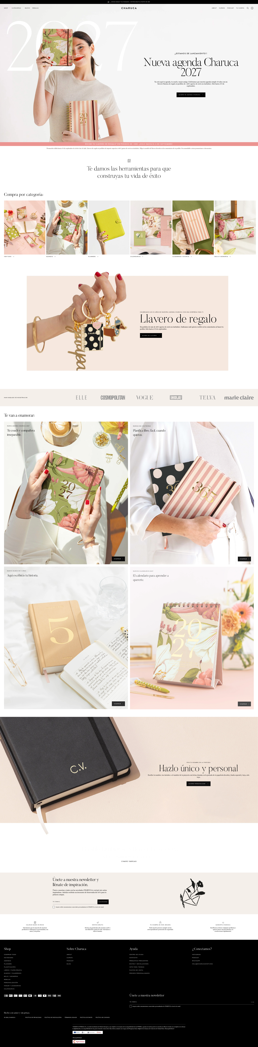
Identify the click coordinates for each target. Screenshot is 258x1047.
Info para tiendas (136, 967)
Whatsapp (196, 961)
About (69, 954)
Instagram (196, 954)
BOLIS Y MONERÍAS (221, 256)
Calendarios (9, 989)
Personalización (11, 983)
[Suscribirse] (252, 1002)
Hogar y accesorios (12, 986)
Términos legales (71, 1017)
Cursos (70, 958)
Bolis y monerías (11, 976)
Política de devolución (53, 1017)
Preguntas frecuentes (138, 961)
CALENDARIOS (135, 256)
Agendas (7, 961)
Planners (8, 964)
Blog (69, 964)
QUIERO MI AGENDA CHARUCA (189, 95)
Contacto (133, 958)
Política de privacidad (33, 1017)
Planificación (10, 967)
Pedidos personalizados (139, 973)
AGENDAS (49, 256)
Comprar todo (10, 954)
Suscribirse (103, 902)
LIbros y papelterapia (13, 970)
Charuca (12, 1017)
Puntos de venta (136, 970)
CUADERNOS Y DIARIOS (180, 256)
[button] (7, 8)
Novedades (8, 958)
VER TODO (7, 256)
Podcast (70, 961)
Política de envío (86, 1017)
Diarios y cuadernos (12, 973)
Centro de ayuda (136, 954)
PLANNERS (92, 256)
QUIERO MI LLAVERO (149, 335)
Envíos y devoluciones (139, 964)
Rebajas (7, 979)
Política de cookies (103, 1017)
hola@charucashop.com (202, 964)
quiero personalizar (197, 784)
